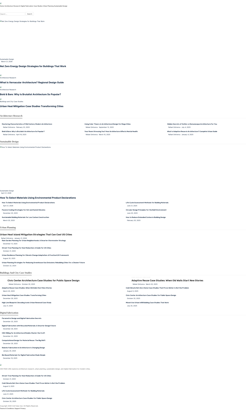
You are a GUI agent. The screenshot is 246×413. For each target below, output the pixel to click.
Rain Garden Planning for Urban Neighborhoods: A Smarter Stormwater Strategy (34, 240)
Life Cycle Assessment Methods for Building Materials (147, 203)
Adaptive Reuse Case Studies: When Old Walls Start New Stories (167, 280)
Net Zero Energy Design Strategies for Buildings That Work (33, 66)
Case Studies (38, 6)
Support (17, 408)
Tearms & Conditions (7, 408)
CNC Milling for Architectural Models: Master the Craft (23, 333)
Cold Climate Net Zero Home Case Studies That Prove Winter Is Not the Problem (157, 288)
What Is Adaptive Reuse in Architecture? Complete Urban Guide (192, 131)
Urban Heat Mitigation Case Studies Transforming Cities (31, 106)
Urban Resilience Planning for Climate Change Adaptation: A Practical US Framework (35, 255)
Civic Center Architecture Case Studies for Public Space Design (43, 280)
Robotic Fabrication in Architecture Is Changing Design (23, 348)
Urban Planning (48, 6)
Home (2, 6)
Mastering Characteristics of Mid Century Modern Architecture (27, 124)
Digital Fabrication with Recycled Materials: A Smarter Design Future (29, 326)
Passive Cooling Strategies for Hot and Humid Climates (23, 210)
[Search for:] (12, 14)
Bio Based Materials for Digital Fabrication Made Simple (23, 355)
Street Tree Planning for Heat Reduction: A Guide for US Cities (26, 248)
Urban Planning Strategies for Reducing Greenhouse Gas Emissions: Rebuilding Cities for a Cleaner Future (43, 263)
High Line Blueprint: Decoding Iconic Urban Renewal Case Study (26, 303)
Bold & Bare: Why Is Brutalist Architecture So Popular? (30, 94)
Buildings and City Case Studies (11, 101)
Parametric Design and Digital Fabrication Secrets (21, 318)
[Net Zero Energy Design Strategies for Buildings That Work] (123, 39)
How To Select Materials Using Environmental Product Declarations (38, 197)
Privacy (22, 408)
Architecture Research (12, 6)
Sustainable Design (60, 6)
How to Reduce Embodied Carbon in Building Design (146, 217)
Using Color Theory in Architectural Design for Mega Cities (108, 124)
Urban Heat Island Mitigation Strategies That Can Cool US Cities (36, 70)
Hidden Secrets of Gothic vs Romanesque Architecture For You (192, 124)
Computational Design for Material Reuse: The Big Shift (23, 340)
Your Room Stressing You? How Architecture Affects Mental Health (111, 131)
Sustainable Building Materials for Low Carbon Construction (25, 217)
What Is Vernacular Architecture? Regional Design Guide (32, 82)
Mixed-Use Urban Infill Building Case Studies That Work (147, 303)
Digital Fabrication (27, 6)
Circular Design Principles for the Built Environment (146, 210)
